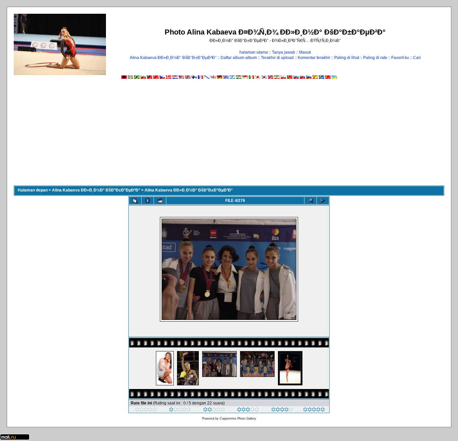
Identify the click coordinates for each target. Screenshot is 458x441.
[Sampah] (146, 410)
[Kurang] (180, 410)
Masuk (305, 52)
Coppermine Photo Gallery (238, 418)
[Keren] (282, 410)
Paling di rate (375, 57)
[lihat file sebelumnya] (310, 200)
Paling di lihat (346, 57)
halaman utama (253, 52)
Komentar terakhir (314, 57)
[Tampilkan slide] (160, 200)
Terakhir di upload (277, 57)
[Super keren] (314, 410)
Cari (417, 57)
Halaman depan (33, 190)
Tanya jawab (283, 52)
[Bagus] (248, 410)
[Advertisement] (229, 135)
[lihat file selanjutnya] (323, 200)
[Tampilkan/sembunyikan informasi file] (147, 200)
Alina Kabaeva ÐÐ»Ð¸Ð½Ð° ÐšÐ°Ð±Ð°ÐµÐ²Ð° (173, 57)
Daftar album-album (239, 57)
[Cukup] (214, 410)
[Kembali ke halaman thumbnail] (135, 200)
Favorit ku (400, 57)
